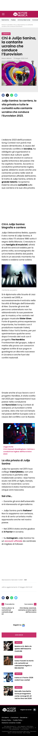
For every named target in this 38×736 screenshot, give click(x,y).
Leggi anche (19, 635)
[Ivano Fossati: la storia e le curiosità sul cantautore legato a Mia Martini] (8, 663)
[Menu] (3, 14)
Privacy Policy (6, 720)
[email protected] (6, 728)
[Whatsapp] (11, 95)
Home (3, 25)
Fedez (13, 20)
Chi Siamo (5, 718)
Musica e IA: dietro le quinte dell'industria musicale (23, 648)
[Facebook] (3, 95)
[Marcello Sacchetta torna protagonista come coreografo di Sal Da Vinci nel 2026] (8, 693)
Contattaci (14, 718)
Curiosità (9, 25)
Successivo (28, 604)
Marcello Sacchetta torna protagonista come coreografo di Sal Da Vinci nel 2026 (23, 695)
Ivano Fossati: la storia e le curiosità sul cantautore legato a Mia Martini (24, 664)
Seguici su (17, 625)
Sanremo (5, 20)
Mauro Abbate (7, 58)
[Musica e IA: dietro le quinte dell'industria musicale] (8, 647)
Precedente (9, 604)
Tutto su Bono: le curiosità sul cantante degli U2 (8, 611)
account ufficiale (13, 541)
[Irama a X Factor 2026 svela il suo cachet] (8, 678)
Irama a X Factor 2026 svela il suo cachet (24, 678)
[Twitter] (7, 95)
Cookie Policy (17, 720)
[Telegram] (15, 95)
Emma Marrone (24, 20)
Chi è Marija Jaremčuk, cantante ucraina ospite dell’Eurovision (27, 610)
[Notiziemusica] (20, 14)
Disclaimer (23, 718)
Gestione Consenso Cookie (11, 723)
